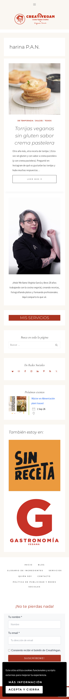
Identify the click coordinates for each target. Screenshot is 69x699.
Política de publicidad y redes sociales (34, 584)
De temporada (25, 121)
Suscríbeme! (34, 658)
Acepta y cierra (24, 689)
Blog (41, 565)
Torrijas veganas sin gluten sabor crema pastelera (34, 136)
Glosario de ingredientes (25, 570)
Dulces (39, 121)
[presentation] (34, 89)
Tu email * (14, 633)
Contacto (44, 576)
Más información (25, 682)
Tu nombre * (15, 617)
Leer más (34, 179)
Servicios (55, 570)
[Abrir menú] (35, 4)
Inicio (28, 565)
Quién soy (25, 576)
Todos (48, 121)
